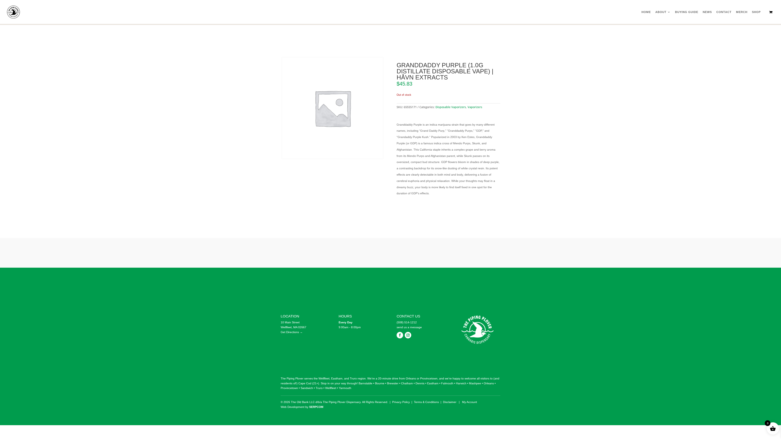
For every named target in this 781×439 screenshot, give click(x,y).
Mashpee (475, 383)
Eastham (337, 378)
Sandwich (307, 388)
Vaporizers (475, 107)
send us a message (409, 327)
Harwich (461, 383)
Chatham (407, 383)
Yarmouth (345, 388)
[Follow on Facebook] (400, 335)
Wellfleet (324, 378)
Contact (724, 12)
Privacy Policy (401, 402)
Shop (756, 12)
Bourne (379, 383)
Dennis (420, 383)
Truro (353, 378)
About (660, 12)
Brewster (392, 383)
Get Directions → (292, 332)
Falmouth (447, 383)
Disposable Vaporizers (450, 107)
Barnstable (365, 383)
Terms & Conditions (426, 402)
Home (646, 12)
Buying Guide (686, 12)
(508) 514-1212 (407, 322)
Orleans (411, 378)
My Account (469, 402)
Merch (741, 12)
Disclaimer (449, 402)
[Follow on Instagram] (408, 335)
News (707, 12)
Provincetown (428, 378)
